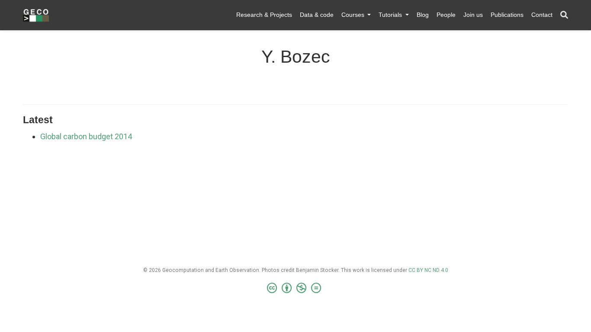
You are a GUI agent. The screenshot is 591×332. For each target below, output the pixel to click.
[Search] (564, 15)
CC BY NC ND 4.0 (428, 270)
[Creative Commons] (295, 288)
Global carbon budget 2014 (86, 136)
